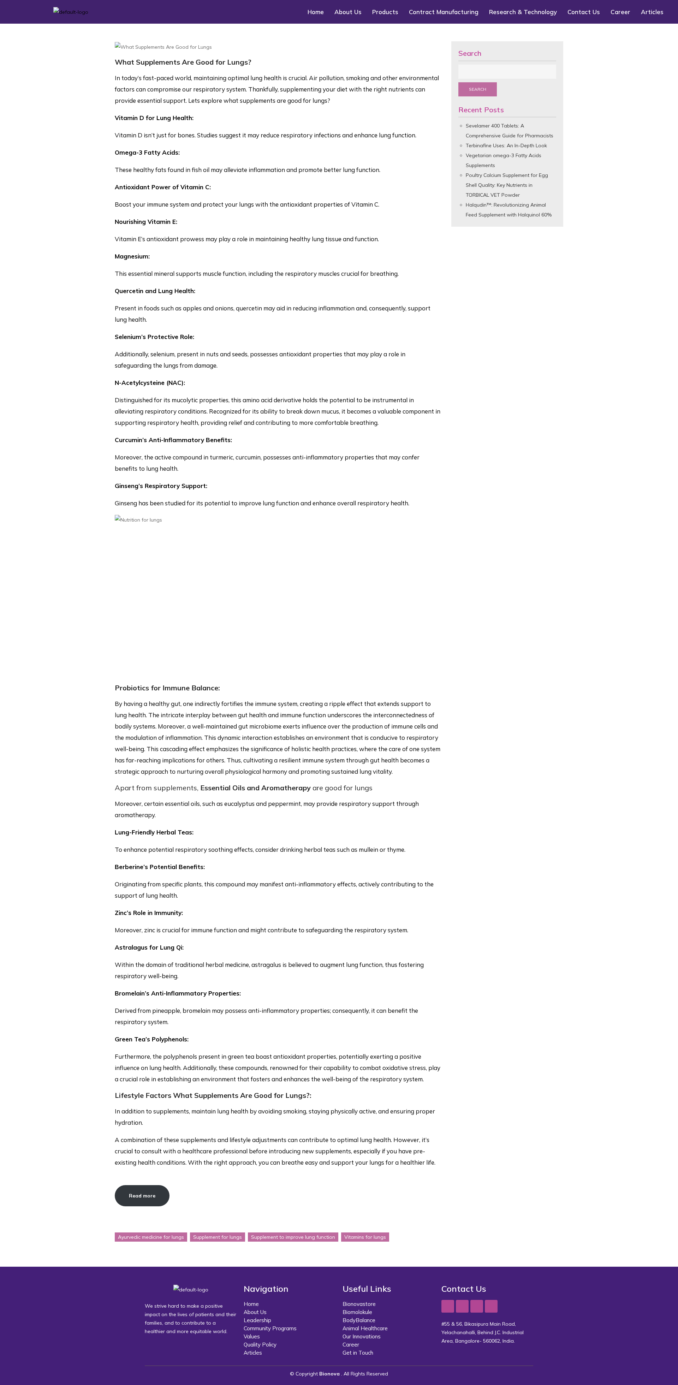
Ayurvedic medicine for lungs (151, 1237)
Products (385, 12)
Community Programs (270, 1328)
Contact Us (583, 12)
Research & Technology (523, 12)
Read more (142, 1196)
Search (470, 53)
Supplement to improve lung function (293, 1237)
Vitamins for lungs (365, 1237)
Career (620, 12)
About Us (348, 12)
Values (252, 1336)
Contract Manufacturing (443, 12)
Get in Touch (358, 1352)
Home (316, 12)
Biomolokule (357, 1312)
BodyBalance (359, 1320)
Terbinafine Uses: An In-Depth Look (506, 145)
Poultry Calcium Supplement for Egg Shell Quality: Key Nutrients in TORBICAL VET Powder (507, 185)
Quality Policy (260, 1344)
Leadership (257, 1320)
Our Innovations (362, 1336)
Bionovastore (359, 1304)
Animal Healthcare (365, 1328)
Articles (652, 12)
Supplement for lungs (217, 1237)
